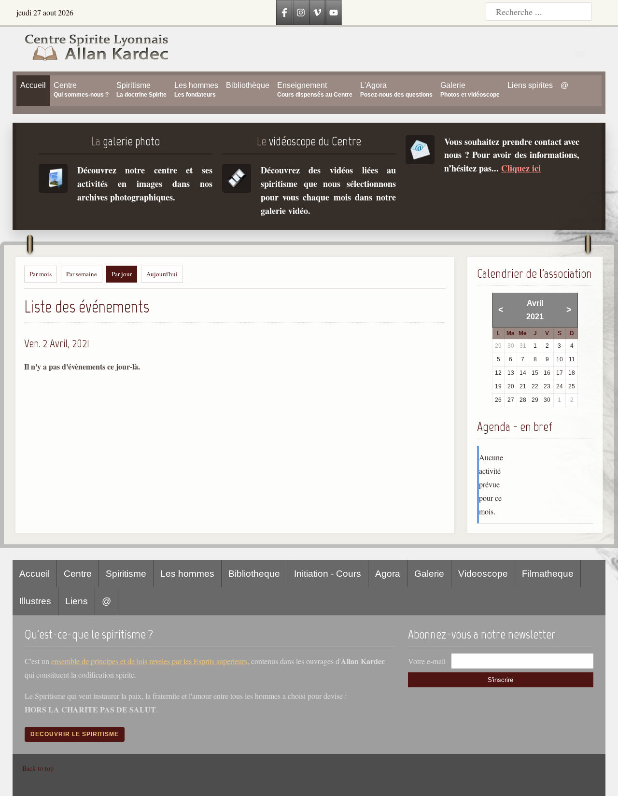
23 (547, 386)
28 (523, 400)
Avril (535, 303)
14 (523, 373)
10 (559, 359)
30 (547, 400)
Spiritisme (126, 574)
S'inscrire (500, 679)
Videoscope (483, 574)
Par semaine (81, 274)
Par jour (122, 274)
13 (510, 373)
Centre (78, 574)
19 (498, 386)
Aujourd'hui (162, 274)
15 (535, 373)
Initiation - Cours (327, 574)
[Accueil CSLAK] (91, 49)
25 (571, 386)
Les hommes (187, 574)
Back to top (38, 768)
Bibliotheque (254, 574)
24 (559, 386)
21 (523, 386)
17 (559, 373)
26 (498, 400)
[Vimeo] (317, 12)
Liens (76, 601)
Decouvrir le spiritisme (74, 734)
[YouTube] (333, 12)
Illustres (35, 601)
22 (535, 386)
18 (571, 373)
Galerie (429, 574)
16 (547, 373)
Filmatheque (548, 574)
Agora (387, 574)
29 (535, 400)
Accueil (34, 574)
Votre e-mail (427, 661)
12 (498, 373)
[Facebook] (284, 12)
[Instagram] (301, 12)
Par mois (40, 274)
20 (510, 386)
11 (572, 359)
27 (510, 400)
